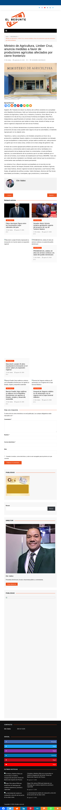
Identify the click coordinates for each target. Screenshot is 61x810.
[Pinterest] (18, 105)
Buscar (8, 505)
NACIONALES (41, 60)
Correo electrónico (9, 442)
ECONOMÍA (35, 60)
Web (5, 449)
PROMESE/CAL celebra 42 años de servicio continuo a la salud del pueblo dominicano (43, 253)
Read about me (11, 584)
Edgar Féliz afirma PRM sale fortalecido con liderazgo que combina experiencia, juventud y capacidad (40, 785)
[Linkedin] (15, 105)
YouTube (45, 7)
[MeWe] (21, 105)
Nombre (6, 434)
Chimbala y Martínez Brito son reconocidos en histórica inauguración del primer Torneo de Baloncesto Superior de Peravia (40, 775)
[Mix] (24, 105)
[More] (30, 105)
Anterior (9, 195)
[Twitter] (8, 105)
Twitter (39, 7)
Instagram (42, 7)
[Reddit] (12, 105)
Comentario (8, 419)
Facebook (37, 8)
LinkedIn (50, 7)
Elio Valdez (8, 60)
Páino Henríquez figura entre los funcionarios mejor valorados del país (16, 225)
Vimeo (53, 7)
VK (47, 7)
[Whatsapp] (27, 105)
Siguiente (51, 195)
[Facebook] (5, 105)
